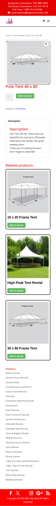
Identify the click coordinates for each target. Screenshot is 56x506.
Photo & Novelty (14, 451)
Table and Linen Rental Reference (22, 461)
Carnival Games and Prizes (19, 387)
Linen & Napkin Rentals (17, 433)
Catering (10, 396)
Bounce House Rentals (17, 377)
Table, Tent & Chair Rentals (19, 465)
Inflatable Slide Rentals (17, 428)
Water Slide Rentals (15, 475)
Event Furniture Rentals (17, 414)
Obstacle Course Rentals (18, 442)
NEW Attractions (14, 437)
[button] (46, 43)
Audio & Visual (13, 373)
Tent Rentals (18, 35)
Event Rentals (12, 410)
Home (8, 35)
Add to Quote (25, 95)
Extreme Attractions (16, 419)
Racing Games (13, 456)
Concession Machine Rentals (20, 400)
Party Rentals (12, 447)
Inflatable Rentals (14, 424)
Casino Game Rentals (16, 391)
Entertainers (12, 405)
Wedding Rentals (14, 479)
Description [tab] (14, 121)
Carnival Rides (12, 382)
